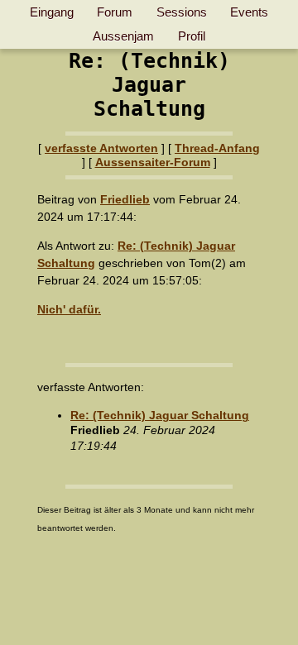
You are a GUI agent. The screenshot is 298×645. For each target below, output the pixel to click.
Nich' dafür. (69, 309)
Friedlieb (125, 199)
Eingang (52, 12)
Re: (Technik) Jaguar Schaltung (159, 415)
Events (249, 12)
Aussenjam (123, 36)
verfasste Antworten (101, 148)
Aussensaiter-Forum (152, 162)
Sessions (181, 12)
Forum (114, 12)
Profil (191, 36)
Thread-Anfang (217, 148)
